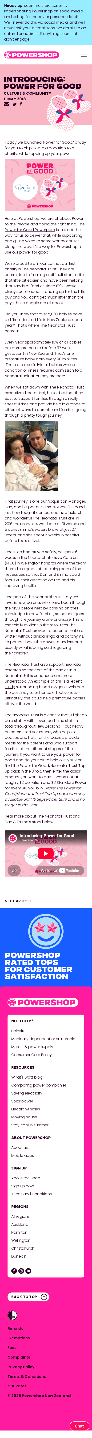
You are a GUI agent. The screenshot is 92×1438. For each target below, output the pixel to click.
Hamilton (19, 1232)
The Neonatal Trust (39, 269)
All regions (20, 1216)
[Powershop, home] (31, 55)
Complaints (19, 1357)
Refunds (15, 1328)
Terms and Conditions (31, 1194)
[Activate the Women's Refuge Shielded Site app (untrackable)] (12, 1315)
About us (19, 1147)
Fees (12, 1347)
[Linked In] (28, 1271)
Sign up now (22, 1186)
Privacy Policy (21, 1367)
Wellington (21, 1240)
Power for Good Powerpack (30, 229)
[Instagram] (21, 1271)
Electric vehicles (25, 1109)
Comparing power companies (39, 1085)
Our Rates (17, 1386)
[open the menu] (84, 55)
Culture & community (27, 93)
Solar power (22, 1101)
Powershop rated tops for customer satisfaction (38, 967)
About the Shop (25, 1178)
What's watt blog (27, 1077)
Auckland (19, 1224)
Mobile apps (22, 1155)
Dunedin (19, 1256)
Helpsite (18, 1031)
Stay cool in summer (29, 1125)
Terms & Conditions (27, 1376)
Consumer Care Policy (32, 1054)
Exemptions (19, 1338)
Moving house (24, 1117)
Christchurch (23, 1248)
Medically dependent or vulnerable (43, 1039)
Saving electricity (26, 1093)
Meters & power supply (32, 1047)
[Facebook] (14, 1271)
